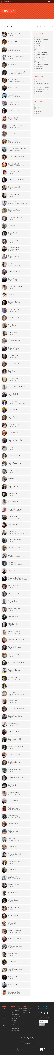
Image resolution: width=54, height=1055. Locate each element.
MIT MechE (6, 2)
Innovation (38, 109)
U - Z (52, 26)
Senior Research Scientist (41, 57)
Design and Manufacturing (41, 81)
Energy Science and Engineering (43, 87)
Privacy (3, 1018)
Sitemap (3, 1016)
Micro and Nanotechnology (42, 93)
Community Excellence (4, 1009)
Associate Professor (40, 45)
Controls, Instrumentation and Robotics (42, 84)
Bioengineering (39, 91)
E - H (40, 26)
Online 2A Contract (14, 1012)
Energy (37, 107)
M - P (45, 26)
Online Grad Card (14, 1018)
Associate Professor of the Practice (42, 55)
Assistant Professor (40, 47)
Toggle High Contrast (4, 1025)
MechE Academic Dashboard (16, 1008)
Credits (3, 1022)
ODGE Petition (13, 1020)
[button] (50, 2)
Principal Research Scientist (42, 64)
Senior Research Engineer (41, 59)
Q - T (49, 26)
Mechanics (38, 79)
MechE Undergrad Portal (15, 1010)
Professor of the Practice (41, 52)
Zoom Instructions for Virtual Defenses (15, 1025)
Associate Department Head (42, 39)
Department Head (40, 37)
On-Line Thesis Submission (16, 1022)
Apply (3, 1014)
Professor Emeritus (40, 68)
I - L (42, 26)
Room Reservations (27, 1008)
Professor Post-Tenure (41, 50)
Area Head (38, 41)
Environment (38, 111)
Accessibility (4, 1020)
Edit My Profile (26, 1012)
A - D (37, 26)
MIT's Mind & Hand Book (15, 1030)
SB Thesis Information (15, 1014)
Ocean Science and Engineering (42, 89)
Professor (38, 43)
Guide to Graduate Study (15, 1028)
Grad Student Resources (15, 1016)
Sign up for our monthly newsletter (44, 1017)
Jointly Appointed (39, 66)
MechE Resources (26, 1010)
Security (37, 113)
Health (37, 104)
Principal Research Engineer (42, 62)
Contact (3, 1012)
